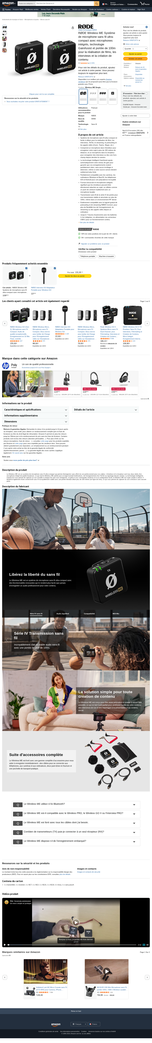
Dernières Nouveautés (61, 9)
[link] (44, 275)
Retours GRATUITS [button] (130, 40)
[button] (6, 9)
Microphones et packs (32, 19)
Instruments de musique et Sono (12, 19)
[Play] (4, 944)
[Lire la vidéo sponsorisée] (106, 971)
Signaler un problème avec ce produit (95, 244)
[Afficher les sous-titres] (64, 962)
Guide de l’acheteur (96, 9)
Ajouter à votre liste (129, 116)
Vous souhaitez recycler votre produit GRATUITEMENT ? (28, 101)
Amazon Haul (18, 9)
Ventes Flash (46, 9)
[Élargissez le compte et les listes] (124, 4)
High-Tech (141, 9)
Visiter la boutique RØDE (87, 30)
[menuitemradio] (144, 944)
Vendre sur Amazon (79, 9)
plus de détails (65, 874)
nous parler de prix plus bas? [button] (25, 460)
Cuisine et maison (128, 9)
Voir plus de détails (87, 222)
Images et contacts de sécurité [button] (88, 872)
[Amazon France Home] (55, 1025)
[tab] (36, 614)
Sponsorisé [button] (144, 398)
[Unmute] (147, 944)
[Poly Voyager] (27, 384)
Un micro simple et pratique (20, 903)
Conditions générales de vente (48, 1031)
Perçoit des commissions (22, 901)
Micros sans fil (45, 19)
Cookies (84, 1031)
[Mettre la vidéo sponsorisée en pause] (64, 981)
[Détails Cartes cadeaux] (119, 9)
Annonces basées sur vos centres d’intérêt (102, 1031)
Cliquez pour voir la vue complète (41, 94)
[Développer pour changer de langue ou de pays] (107, 4)
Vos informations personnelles (70, 1031)
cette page (45, 441)
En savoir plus (17, 453)
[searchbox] (65, 3)
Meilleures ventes (31, 9)
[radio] (4, 27)
